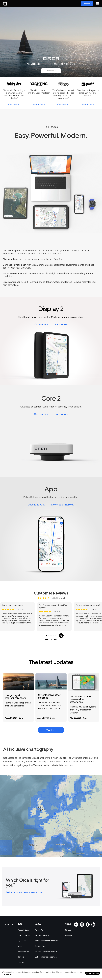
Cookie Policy (40, 946)
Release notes (23, 952)
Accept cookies (92, 973)
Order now (87, 4)
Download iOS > (36, 504)
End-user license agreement (46, 957)
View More (51, 730)
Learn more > (61, 324)
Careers (21, 957)
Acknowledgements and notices (47, 941)
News (20, 946)
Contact (21, 963)
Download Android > (62, 504)
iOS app (68, 930)
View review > (14, 104)
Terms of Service (42, 935)
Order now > (41, 324)
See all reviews (51, 639)
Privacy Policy (40, 930)
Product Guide (23, 930)
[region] (51, 816)
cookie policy (7, 974)
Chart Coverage (24, 935)
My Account (22, 941)
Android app (69, 935)
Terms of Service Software (46, 952)
